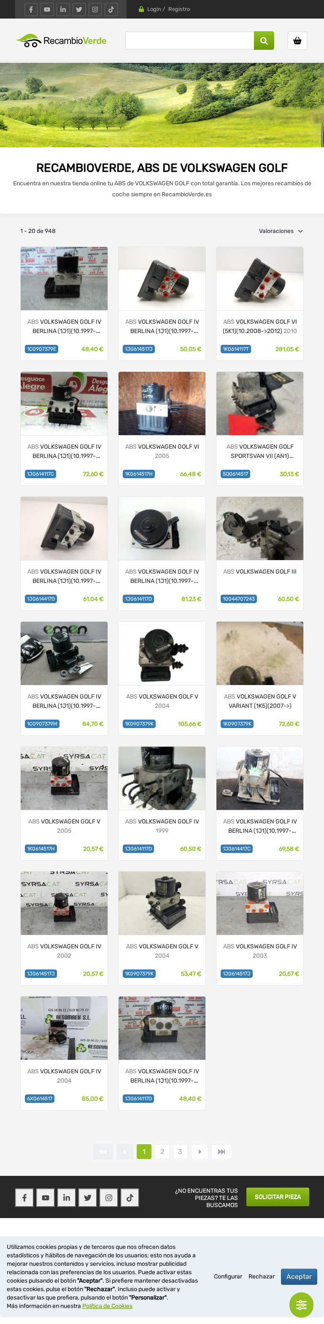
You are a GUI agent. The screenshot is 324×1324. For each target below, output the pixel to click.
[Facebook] (31, 9)
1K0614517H (139, 474)
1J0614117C (40, 474)
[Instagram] (95, 9)
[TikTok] (111, 9)
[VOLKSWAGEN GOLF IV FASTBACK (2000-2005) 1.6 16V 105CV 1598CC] (64, 903)
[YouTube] (47, 9)
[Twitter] (79, 9)
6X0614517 (39, 1099)
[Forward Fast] (221, 1151)
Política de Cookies (107, 1306)
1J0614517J (139, 349)
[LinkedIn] (63, 9)
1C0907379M (42, 724)
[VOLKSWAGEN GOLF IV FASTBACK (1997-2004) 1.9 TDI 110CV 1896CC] (162, 778)
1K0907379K (139, 724)
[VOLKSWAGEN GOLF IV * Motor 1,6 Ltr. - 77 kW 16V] (162, 278)
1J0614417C (237, 849)
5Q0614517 (235, 474)
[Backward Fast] (103, 1151)
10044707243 (239, 599)
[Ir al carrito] (297, 40)
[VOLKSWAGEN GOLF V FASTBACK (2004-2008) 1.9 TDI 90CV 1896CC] (162, 903)
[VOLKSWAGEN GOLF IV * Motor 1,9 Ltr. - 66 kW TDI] (162, 1028)
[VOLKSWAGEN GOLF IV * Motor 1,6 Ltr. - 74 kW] (64, 403)
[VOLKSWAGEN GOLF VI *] (162, 403)
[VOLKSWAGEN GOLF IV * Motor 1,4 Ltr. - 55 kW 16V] (162, 528)
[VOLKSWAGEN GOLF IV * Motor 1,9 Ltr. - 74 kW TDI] (259, 778)
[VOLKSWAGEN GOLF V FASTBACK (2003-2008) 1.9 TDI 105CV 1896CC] (162, 653)
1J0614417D (41, 599)
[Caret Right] (199, 1151)
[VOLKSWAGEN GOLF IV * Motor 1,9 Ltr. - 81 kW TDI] (64, 528)
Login (154, 9)
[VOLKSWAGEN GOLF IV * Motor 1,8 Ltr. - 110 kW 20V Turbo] (64, 278)
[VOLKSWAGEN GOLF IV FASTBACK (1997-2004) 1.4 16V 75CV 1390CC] (259, 903)
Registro (179, 9)
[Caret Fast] (124, 1151)
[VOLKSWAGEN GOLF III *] (259, 528)
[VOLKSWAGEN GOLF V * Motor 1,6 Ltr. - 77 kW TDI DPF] (259, 278)
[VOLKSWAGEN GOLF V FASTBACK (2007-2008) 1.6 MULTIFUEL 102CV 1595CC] (64, 778)
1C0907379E (41, 349)
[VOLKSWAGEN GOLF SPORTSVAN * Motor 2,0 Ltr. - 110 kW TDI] (259, 403)
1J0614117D (138, 599)
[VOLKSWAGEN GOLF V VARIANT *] (259, 653)
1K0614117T (236, 349)
